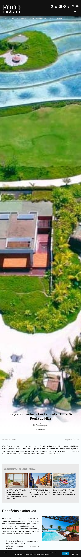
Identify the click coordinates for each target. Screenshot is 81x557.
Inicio (5, 18)
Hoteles (16, 18)
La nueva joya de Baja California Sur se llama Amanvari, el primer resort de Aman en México (16, 494)
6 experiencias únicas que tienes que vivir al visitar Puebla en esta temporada (40, 493)
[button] (75, 11)
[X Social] (73, 6)
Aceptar (65, 553)
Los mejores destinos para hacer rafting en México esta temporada (64, 492)
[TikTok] (69, 6)
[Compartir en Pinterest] (78, 439)
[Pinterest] (64, 6)
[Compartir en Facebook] (76, 439)
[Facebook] (52, 6)
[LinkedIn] (60, 6)
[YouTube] (77, 6)
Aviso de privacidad (74, 553)
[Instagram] (56, 6)
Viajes (11, 18)
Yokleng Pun (42, 425)
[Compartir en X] (74, 439)
